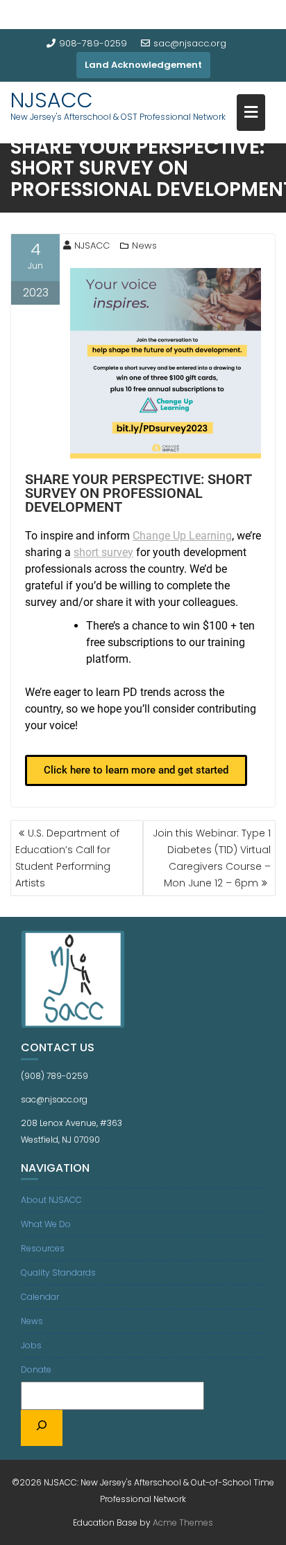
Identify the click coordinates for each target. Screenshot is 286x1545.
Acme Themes (183, 1522)
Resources (43, 1248)
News (144, 245)
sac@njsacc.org (189, 43)
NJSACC (51, 100)
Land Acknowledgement (143, 64)
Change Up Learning (182, 535)
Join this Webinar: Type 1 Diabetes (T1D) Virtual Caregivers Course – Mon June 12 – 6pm (212, 858)
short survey (103, 552)
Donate (36, 1369)
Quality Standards (58, 1272)
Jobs (31, 1345)
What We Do (46, 1224)
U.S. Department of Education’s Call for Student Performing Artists (67, 858)
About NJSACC (51, 1200)
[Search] (41, 1428)
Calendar (40, 1297)
